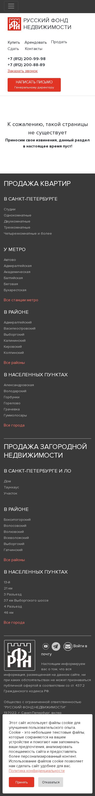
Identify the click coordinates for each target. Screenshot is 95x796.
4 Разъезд (13, 606)
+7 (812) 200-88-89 (26, 64)
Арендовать (36, 42)
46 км (8, 612)
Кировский (13, 346)
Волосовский (15, 526)
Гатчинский (13, 550)
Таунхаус (11, 487)
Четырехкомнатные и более (28, 233)
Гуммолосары (15, 415)
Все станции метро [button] (21, 300)
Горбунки (12, 397)
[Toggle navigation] (11, 6)
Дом (7, 481)
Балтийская (13, 278)
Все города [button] (14, 425)
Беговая (11, 284)
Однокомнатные (17, 215)
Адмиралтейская (18, 266)
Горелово (12, 403)
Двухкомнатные (17, 221)
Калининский (15, 340)
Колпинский (14, 353)
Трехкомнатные (17, 227)
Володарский (15, 391)
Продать (59, 41)
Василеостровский (19, 328)
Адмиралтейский (18, 322)
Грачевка (12, 409)
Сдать (13, 48)
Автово (10, 260)
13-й (7, 582)
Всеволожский (16, 538)
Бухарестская (15, 290)
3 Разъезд (13, 594)
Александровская (19, 385)
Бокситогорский (17, 519)
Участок (10, 493)
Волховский (14, 532)
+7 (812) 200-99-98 (27, 58)
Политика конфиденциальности (37, 770)
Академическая (17, 272)
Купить (14, 42)
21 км (8, 588)
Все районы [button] (14, 362)
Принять (21, 782)
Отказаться (51, 782)
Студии (9, 209)
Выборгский (14, 334)
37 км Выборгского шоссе (26, 600)
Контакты (33, 48)
